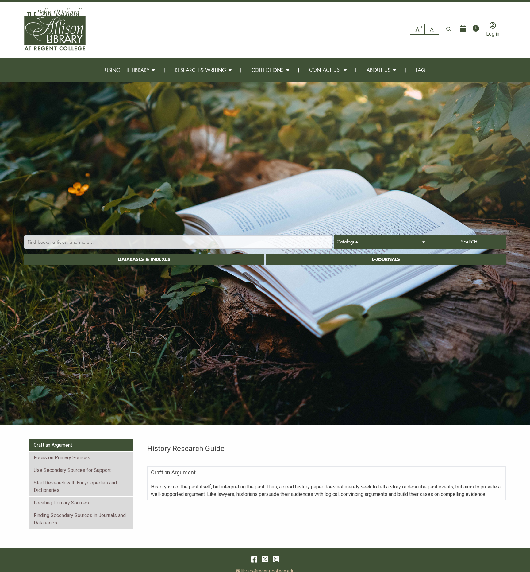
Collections (268, 70)
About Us (378, 70)
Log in (492, 34)
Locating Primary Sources (61, 503)
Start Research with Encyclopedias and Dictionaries (75, 486)
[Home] (55, 29)
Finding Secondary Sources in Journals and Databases (80, 519)
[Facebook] (254, 559)
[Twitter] (265, 559)
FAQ (420, 70)
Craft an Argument (53, 445)
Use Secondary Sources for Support (72, 470)
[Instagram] (276, 559)
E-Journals (386, 259)
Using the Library (127, 70)
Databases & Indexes (144, 259)
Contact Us (325, 69)
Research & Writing (200, 70)
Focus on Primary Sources (62, 458)
